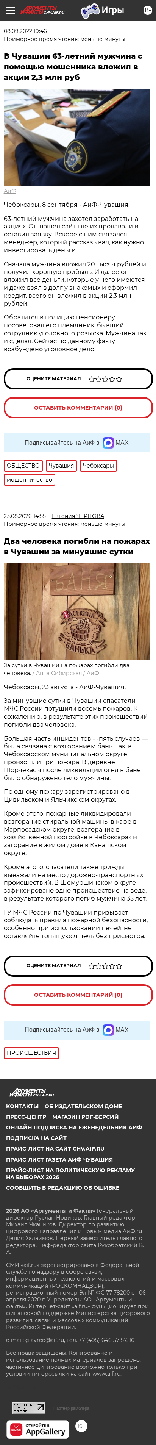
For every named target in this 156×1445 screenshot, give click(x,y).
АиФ (10, 191)
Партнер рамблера (71, 1408)
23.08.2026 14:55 (25, 516)
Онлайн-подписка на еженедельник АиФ (74, 1127)
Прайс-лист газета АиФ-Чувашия (59, 1159)
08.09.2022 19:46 (25, 31)
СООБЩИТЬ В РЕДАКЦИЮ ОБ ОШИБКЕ (62, 1187)
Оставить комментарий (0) (78, 407)
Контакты (22, 1106)
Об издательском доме (83, 1106)
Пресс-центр (26, 1116)
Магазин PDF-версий (85, 1116)
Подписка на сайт (36, 1138)
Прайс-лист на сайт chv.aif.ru (55, 1148)
